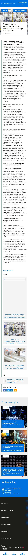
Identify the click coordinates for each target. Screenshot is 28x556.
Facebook (4, 390)
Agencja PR (4, 503)
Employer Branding (6, 524)
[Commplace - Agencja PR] (12, 547)
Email (15, 390)
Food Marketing (5, 531)
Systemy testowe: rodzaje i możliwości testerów (10, 422)
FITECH (5, 10)
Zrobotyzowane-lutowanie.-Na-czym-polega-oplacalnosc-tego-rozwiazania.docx (15, 380)
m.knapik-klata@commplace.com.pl (11, 493)
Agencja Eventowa (6, 538)
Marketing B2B (5, 517)
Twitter (8, 390)
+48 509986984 (6, 492)
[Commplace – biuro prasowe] (8, 3)
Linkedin (11, 390)
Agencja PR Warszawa (7, 510)
